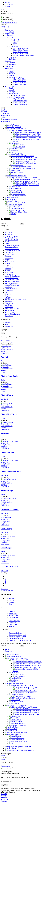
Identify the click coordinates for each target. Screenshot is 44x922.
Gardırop (12, 70)
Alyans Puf (5, 433)
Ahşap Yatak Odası (19, 79)
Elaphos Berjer (7, 490)
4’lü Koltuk (20, 145)
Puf (14, 44)
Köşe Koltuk (13, 57)
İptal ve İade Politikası (16, 638)
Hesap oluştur (5, 766)
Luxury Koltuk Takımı (20, 52)
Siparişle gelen (9, 326)
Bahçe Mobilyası (14, 621)
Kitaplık (11, 32)
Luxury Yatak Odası (19, 82)
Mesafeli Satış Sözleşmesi (17, 635)
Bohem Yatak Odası (19, 81)
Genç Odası (9, 258)
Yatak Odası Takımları (16, 77)
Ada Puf (4, 357)
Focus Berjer (6, 548)
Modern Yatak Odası (19, 84)
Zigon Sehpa (22, 212)
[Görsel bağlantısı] (7, 591)
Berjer (15, 43)
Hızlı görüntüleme (6, 349)
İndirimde (8, 323)
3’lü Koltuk (21, 147)
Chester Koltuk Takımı (20, 50)
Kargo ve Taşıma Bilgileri (17, 637)
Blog (10, 604)
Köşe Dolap (21, 194)
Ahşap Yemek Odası (19, 99)
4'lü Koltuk (16, 41)
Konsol (11, 90)
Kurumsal (12, 598)
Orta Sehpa (12, 63)
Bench (11, 88)
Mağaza (11, 602)
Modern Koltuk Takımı (20, 53)
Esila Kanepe (6, 529)
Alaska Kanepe (7, 395)
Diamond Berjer (7, 452)
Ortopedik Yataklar (20, 196)
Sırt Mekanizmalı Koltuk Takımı (23, 55)
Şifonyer (12, 75)
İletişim (11, 600)
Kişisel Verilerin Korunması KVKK (20, 640)
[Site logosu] (9, 23)
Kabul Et (4, 794)
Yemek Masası (13, 93)
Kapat (3, 755)
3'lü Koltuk (16, 39)
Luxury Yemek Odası (20, 102)
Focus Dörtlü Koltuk (9, 567)
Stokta (7, 324)
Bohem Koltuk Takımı (20, 48)
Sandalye (12, 92)
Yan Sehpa (12, 64)
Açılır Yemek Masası (20, 95)
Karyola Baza (9, 34)
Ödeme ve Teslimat (15, 633)
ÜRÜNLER (9, 66)
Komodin (12, 73)
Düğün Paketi (9, 254)
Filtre (3, 333)
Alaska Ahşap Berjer (9, 376)
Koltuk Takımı (13, 46)
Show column (5, 340)
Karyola (11, 72)
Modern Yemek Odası (20, 104)
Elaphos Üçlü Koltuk (10, 510)
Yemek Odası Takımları (16, 97)
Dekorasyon (9, 30)
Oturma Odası (9, 35)
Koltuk (11, 37)
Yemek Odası (9, 86)
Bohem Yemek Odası (20, 101)
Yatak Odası (9, 68)
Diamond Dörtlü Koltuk (11, 471)
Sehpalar (8, 61)
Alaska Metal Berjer (9, 414)
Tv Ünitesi (12, 59)
